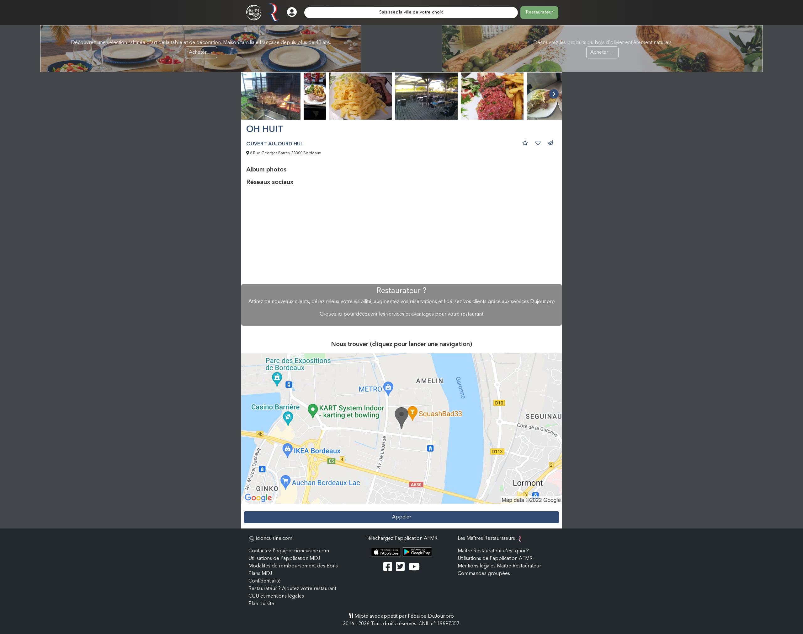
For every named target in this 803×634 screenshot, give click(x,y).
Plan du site (261, 603)
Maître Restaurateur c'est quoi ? (493, 551)
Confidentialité (264, 581)
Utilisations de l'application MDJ (284, 558)
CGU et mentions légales (276, 596)
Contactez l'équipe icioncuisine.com (288, 551)
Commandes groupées (484, 573)
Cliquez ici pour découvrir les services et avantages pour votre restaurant (401, 314)
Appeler (401, 517)
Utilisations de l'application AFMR (495, 558)
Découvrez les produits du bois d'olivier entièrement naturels (602, 47)
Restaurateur (539, 12)
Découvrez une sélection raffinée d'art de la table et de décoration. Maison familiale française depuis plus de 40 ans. (201, 47)
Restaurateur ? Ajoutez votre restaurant (292, 588)
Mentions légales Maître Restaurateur (499, 566)
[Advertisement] (401, 235)
